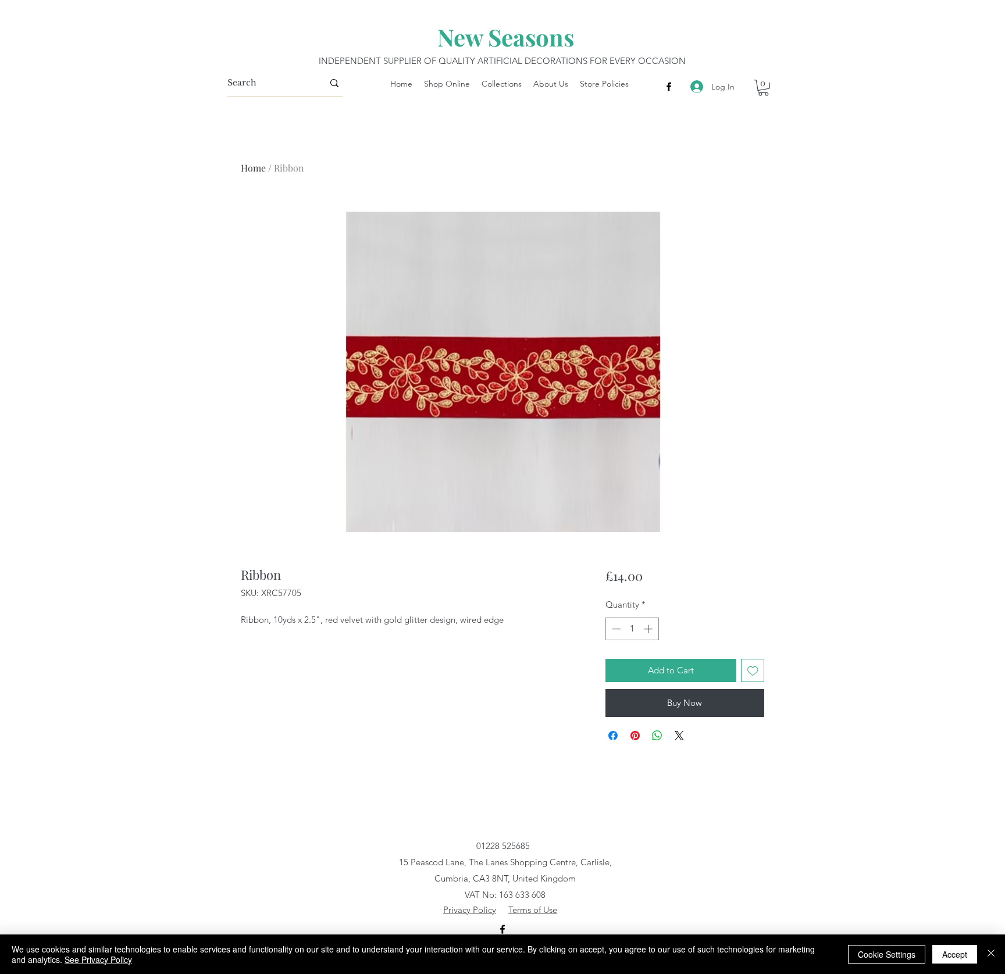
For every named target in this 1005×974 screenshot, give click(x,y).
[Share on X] (679, 736)
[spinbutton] (632, 629)
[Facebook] (669, 86)
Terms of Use (532, 909)
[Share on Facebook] (613, 736)
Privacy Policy (469, 909)
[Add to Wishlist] (753, 671)
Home (253, 168)
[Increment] (649, 629)
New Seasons (505, 37)
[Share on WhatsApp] (657, 736)
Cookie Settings (886, 954)
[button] (763, 88)
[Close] (991, 954)
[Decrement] (615, 629)
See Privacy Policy (98, 959)
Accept (954, 954)
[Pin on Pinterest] (635, 736)
